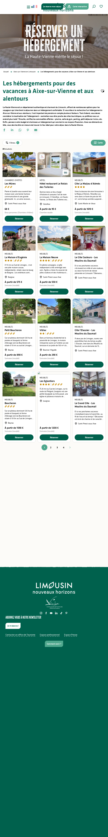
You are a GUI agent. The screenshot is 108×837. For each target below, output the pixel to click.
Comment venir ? (54, 643)
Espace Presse (70, 634)
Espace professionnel (50, 634)
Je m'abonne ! (13, 625)
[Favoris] (101, 6)
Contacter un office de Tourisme (20, 634)
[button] (94, 6)
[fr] (35, 6)
